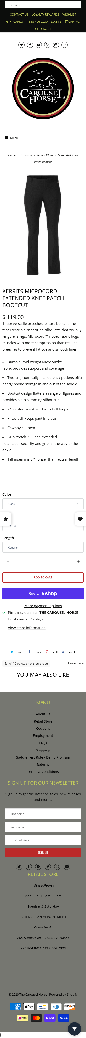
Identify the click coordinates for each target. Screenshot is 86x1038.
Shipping (43, 750)
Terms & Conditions (43, 771)
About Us (43, 714)
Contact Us (19, 14)
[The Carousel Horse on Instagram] (56, 44)
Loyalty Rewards (45, 14)
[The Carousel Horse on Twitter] (21, 44)
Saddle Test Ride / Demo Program (43, 757)
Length (8, 537)
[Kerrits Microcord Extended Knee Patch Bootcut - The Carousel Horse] (43, 226)
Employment (43, 735)
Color (6, 494)
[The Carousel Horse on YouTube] (39, 44)
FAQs (43, 743)
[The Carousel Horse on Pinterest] (47, 44)
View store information (27, 627)
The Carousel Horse (33, 994)
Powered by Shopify (63, 994)
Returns (43, 764)
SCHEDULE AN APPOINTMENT (43, 916)
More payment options (43, 605)
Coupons (43, 728)
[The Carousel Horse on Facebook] (30, 44)
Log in (56, 21)
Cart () (74, 21)
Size (5, 516)
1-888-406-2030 (37, 21)
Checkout (43, 28)
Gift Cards (14, 21)
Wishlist (69, 14)
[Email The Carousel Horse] (64, 44)
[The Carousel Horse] (43, 88)
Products (27, 155)
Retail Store (43, 721)
